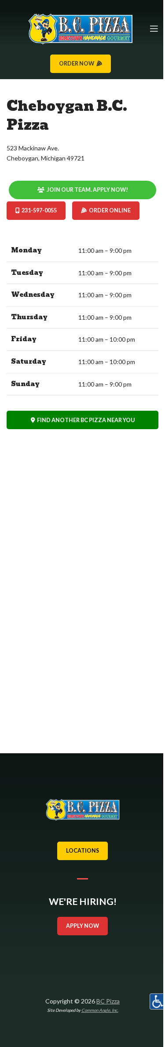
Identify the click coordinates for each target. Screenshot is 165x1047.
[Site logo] (80, 28)
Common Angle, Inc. (99, 1010)
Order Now (76, 63)
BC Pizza (108, 1001)
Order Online (110, 210)
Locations (82, 850)
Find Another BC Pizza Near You (86, 420)
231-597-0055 (39, 210)
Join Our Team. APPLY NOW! (87, 189)
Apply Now (82, 926)
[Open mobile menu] (154, 28)
